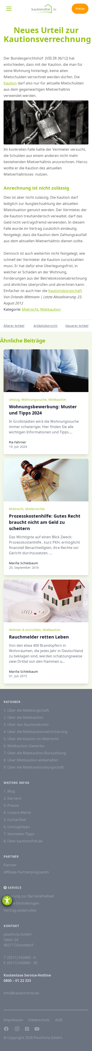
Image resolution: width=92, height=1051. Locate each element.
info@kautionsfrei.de (21, 993)
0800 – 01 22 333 (17, 980)
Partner (10, 865)
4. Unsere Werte (17, 812)
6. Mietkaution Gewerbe (24, 745)
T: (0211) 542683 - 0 (20, 957)
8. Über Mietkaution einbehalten (31, 760)
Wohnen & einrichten (25, 630)
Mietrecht (30, 309)
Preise (80, 8)
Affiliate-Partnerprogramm (26, 872)
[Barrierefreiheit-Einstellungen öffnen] (7, 900)
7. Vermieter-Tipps (19, 833)
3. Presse (11, 805)
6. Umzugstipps (17, 826)
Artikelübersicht (45, 326)
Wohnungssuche (34, 399)
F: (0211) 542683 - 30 (20, 962)
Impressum (13, 1019)
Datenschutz (39, 1019)
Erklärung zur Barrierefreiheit (29, 896)
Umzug (14, 399)
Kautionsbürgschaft (65, 290)
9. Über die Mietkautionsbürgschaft (34, 767)
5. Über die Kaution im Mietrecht (31, 738)
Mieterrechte (35, 509)
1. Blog (9, 791)
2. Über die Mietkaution (23, 717)
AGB (58, 1019)
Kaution (10, 83)
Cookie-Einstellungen (21, 903)
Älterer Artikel (14, 326)
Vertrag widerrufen (20, 910)
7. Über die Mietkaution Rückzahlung (35, 753)
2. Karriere (12, 798)
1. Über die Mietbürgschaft (26, 710)
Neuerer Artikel (76, 326)
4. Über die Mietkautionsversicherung (35, 731)
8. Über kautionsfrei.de (23, 841)
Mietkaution (50, 309)
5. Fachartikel (15, 819)
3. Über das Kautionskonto (26, 724)
